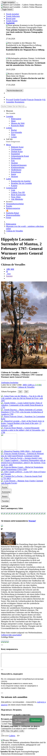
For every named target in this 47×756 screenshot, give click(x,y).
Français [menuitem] (30, 99)
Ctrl (20, 392)
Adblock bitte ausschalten (11, 635)
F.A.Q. (9, 749)
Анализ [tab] (9, 276)
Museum (10, 112)
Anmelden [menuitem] (10, 102)
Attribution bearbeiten (9, 382)
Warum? (32, 521)
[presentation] (26, 278)
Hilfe (3, 749)
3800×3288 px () (32, 385)
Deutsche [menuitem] (38, 99)
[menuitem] (44, 99)
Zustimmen (35, 720)
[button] (12, 14)
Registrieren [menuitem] (19, 102)
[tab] (10, 269)
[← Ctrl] (23, 432)
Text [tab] (9, 274)
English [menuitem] (17, 99)
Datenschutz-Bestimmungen (12, 754)
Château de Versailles (26, 387)
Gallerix (12, 736)
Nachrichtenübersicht (14, 91)
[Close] (2, 669)
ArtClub (13, 140)
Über (14, 749)
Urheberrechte (29, 754)
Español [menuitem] (23, 99)
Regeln (18, 751)
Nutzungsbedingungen (30, 751)
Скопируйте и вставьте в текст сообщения (19, 728)
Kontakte (19, 749)
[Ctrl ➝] (21, 451)
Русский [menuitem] (9, 99)
